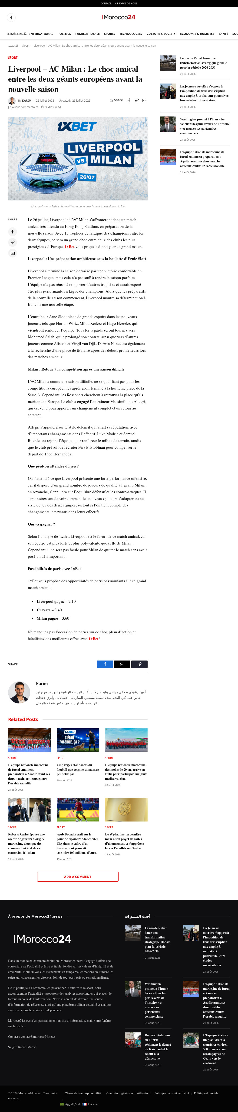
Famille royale (87, 34)
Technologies (130, 34)
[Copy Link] (136, 100)
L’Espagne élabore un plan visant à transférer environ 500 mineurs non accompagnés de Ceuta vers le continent (215, 1049)
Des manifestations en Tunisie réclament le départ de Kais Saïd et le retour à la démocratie (158, 1047)
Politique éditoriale (206, 1093)
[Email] (12, 253)
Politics (64, 34)
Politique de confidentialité (172, 1093)
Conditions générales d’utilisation (127, 1093)
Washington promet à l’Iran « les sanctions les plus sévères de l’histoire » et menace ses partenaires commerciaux (205, 126)
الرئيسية (13, 46)
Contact (106, 3)
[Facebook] (12, 231)
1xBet (70, 246)
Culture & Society (161, 34)
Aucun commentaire (25, 107)
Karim (26, 101)
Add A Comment (77, 877)
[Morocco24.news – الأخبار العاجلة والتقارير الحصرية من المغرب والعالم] (119, 17)
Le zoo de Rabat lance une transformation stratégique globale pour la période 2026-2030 (203, 63)
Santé (223, 34)
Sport (25, 46)
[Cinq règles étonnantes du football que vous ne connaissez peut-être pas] (78, 740)
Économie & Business (197, 34)
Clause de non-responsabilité (83, 1093)
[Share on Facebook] (129, 100)
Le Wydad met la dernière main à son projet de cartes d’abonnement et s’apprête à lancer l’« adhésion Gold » (124, 841)
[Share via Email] (144, 100)
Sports (109, 34)
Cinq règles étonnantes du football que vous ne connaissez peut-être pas (78, 769)
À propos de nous (126, 3)
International (41, 34)
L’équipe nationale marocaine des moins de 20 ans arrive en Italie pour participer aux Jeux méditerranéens (125, 772)
